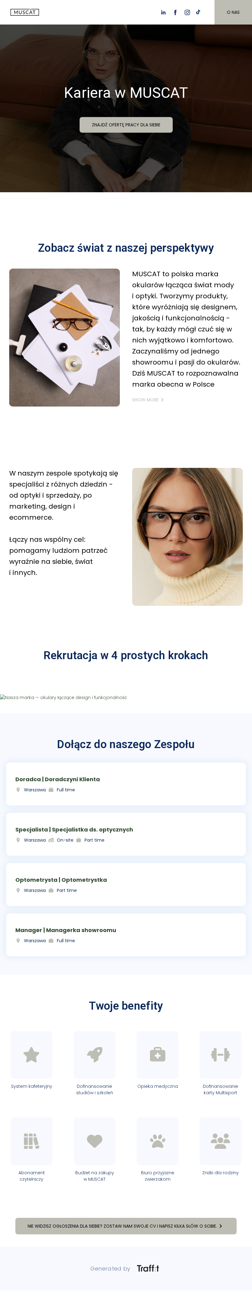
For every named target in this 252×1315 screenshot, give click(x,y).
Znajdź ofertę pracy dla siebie (126, 125)
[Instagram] (187, 12)
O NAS (233, 12)
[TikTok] (199, 12)
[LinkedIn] (163, 12)
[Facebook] (175, 12)
